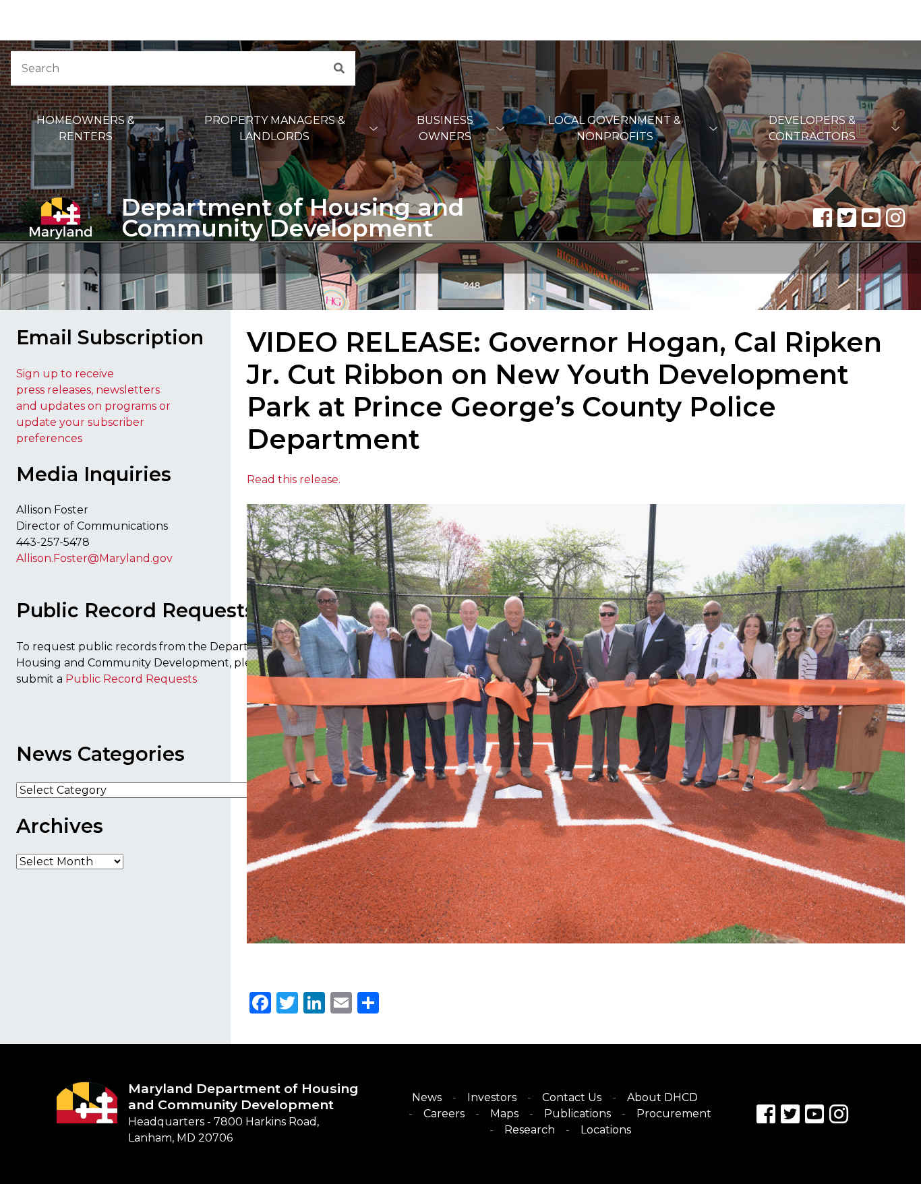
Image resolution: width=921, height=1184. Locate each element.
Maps (504, 1113)
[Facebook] (822, 217)
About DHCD (662, 1097)
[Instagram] (895, 217)
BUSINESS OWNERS (445, 128)
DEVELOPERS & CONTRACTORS (812, 128)
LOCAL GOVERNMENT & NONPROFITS (614, 128)
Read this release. (293, 479)
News (427, 1097)
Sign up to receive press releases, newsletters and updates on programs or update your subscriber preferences (93, 406)
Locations (606, 1129)
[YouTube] (871, 217)
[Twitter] (846, 217)
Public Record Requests (131, 679)
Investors (491, 1097)
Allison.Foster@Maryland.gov (94, 558)
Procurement (673, 1113)
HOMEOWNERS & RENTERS (85, 128)
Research (529, 1129)
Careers (444, 1113)
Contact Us (571, 1097)
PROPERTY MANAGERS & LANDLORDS (274, 128)
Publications (577, 1113)
